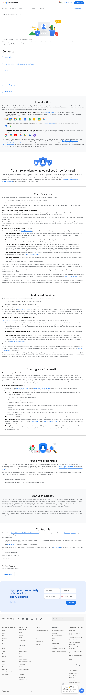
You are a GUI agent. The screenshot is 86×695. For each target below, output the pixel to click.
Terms (20, 691)
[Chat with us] (80, 690)
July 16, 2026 (8, 574)
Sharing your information (12, 71)
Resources (41, 8)
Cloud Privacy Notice (26, 231)
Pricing (33, 8)
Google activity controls (66, 466)
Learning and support (76, 627)
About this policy (10, 85)
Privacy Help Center (70, 533)
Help (48, 691)
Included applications (9, 627)
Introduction (8, 57)
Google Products (39, 691)
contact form (57, 547)
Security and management (23, 628)
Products (13, 8)
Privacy (14, 691)
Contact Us (8, 92)
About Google (29, 691)
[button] (80, 690)
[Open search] (60, 2)
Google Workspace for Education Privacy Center (25, 533)
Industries (21, 8)
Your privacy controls (11, 78)
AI (27, 8)
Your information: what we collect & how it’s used (20, 64)
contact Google (11, 544)
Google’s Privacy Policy (23, 309)
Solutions (4, 8)
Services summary (50, 123)
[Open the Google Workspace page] (10, 3)
